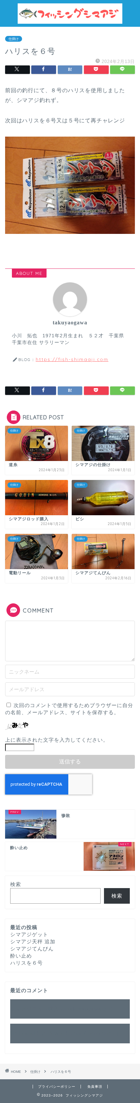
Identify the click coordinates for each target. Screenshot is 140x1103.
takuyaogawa (84, 1009)
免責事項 (94, 1086)
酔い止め (21, 956)
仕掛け (13, 39)
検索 (15, 884)
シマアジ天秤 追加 (32, 941)
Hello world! (25, 1033)
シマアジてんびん (32, 948)
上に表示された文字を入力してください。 (56, 740)
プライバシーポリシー (56, 1086)
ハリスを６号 (26, 963)
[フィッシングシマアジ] (70, 21)
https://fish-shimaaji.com (72, 359)
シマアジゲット (29, 934)
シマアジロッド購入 (34, 1009)
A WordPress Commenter (81, 1033)
